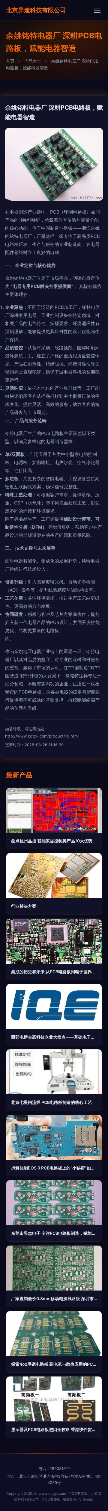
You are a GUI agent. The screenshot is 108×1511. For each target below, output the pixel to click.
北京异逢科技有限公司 (36, 10)
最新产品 (19, 775)
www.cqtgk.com (52, 1493)
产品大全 (32, 61)
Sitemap (86, 1499)
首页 (10, 61)
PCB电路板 (78, 1493)
